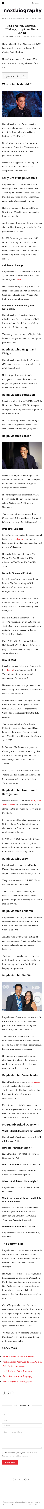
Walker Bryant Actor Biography (17, 1381)
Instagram (35, 1081)
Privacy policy (24, 1505)
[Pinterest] (12, 1393)
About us (37, 1502)
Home (4, 19)
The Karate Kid (20, 538)
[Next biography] (22, 10)
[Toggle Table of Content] (22, 75)
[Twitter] (8, 1393)
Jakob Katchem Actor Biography (17, 1376)
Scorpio (19, 279)
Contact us (6, 1505)
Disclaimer (15, 1505)
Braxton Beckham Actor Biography (19, 1356)
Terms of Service (35, 1505)
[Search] (33, 3)
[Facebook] (4, 1393)
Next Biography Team (12, 37)
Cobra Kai (9, 670)
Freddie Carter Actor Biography (17, 1371)
